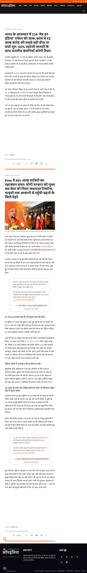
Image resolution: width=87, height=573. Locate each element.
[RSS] (78, 1)
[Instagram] (76, 1)
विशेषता (12, 155)
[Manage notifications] (4, 568)
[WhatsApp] (83, 1)
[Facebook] (73, 1)
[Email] (41, 163)
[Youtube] (86, 1)
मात (21, 92)
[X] (81, 1)
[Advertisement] (30, 135)
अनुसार (16, 73)
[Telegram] (36, 163)
